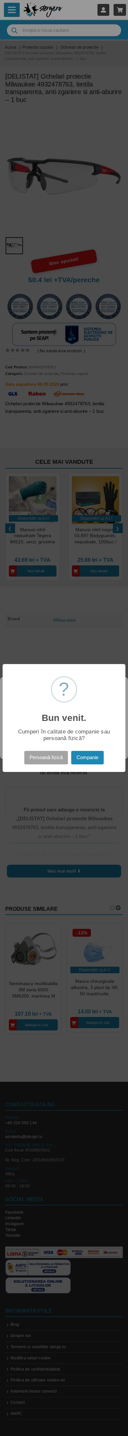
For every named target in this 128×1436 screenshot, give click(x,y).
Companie (87, 757)
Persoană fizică (46, 757)
